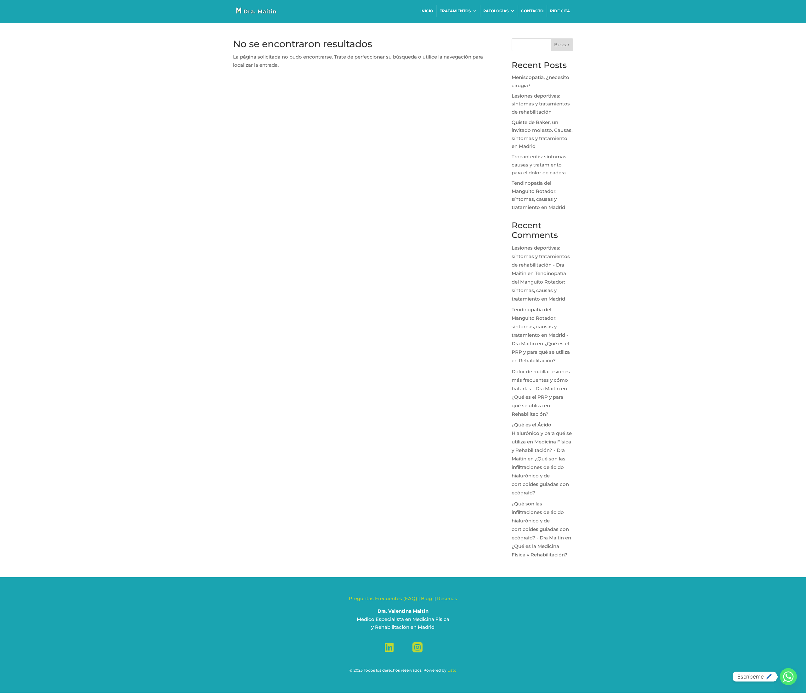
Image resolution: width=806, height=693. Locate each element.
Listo (452, 670)
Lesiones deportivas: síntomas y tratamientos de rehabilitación (541, 104)
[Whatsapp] (788, 676)
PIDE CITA (560, 10)
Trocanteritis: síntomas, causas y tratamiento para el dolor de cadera (539, 165)
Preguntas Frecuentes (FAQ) (383, 598)
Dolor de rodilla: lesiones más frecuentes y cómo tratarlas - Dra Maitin (541, 380)
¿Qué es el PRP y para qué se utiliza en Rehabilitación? (541, 352)
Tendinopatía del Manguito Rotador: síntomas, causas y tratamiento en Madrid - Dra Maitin (540, 326)
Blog (427, 598)
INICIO (426, 10)
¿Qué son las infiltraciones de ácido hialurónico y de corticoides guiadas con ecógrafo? (540, 476)
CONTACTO (532, 10)
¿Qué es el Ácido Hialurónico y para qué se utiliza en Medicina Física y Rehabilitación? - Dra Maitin (542, 442)
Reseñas (447, 598)
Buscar (562, 45)
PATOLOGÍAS (496, 10)
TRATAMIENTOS (455, 10)
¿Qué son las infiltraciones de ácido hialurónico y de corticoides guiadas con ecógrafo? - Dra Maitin (540, 521)
